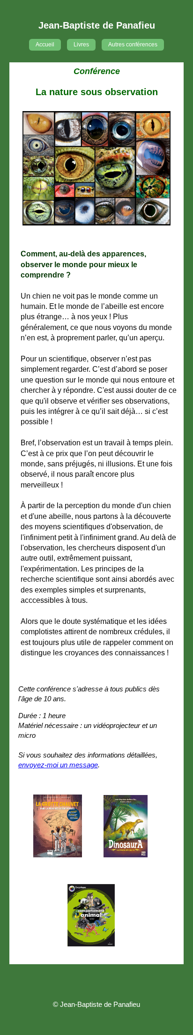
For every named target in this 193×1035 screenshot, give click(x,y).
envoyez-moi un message (58, 765)
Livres (81, 44)
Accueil (45, 44)
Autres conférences (132, 44)
